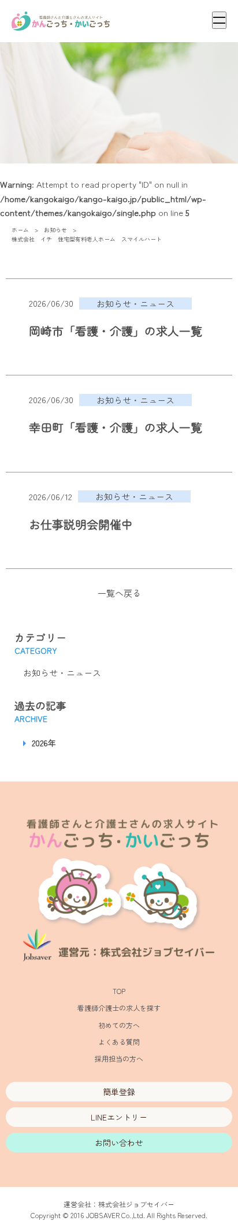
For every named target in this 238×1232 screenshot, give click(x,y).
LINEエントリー (119, 1117)
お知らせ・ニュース (62, 673)
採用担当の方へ (119, 1058)
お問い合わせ (119, 1142)
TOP (119, 991)
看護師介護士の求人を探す (119, 1008)
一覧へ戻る (119, 593)
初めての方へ (119, 1025)
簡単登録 (119, 1091)
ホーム (20, 229)
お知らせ (55, 229)
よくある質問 (119, 1042)
